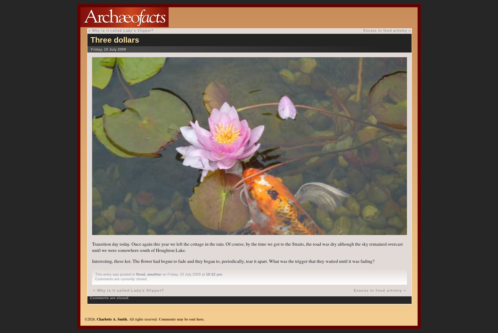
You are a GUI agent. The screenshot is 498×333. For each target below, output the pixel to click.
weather (154, 274)
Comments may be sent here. (181, 319)
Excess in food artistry (385, 30)
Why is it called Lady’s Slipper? (123, 30)
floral (140, 274)
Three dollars (115, 40)
